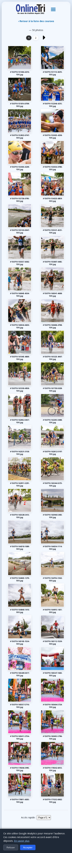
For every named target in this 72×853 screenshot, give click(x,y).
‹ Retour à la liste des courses (36, 21)
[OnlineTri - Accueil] (30, 9)
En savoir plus (21, 840)
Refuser (11, 847)
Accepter (27, 847)
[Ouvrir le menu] (53, 9)
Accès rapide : (28, 817)
